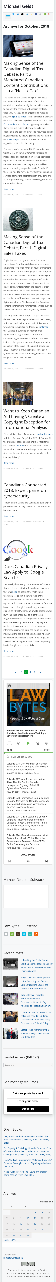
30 (21, 1235)
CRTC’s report (13, 139)
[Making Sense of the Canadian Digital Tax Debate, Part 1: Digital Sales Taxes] (18, 219)
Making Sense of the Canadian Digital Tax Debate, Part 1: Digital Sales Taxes (24, 245)
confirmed (43, 326)
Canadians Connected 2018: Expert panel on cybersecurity (24, 490)
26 (42, 1229)
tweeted (20, 445)
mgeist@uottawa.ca (13, 1257)
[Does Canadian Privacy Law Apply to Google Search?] (18, 549)
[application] (28, 716)
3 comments (28, 468)
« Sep (6, 1239)
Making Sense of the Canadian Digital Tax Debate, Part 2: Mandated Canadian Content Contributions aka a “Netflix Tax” (25, 76)
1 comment (28, 194)
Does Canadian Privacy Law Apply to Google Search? (25, 572)
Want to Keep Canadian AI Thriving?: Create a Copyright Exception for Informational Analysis (26, 419)
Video (5, 524)
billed (14, 591)
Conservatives (10, 124)
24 (28, 1229)
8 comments (28, 656)
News (40, 194)
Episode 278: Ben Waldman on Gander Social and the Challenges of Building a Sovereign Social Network (27, 766)
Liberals (25, 124)
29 (14, 1235)
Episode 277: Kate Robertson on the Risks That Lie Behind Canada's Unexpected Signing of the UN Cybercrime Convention (26, 784)
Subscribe (28, 1108)
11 (35, 1218)
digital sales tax (18, 116)
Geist (18, 6)
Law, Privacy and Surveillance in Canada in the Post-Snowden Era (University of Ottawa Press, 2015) (26, 1139)
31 (28, 1235)
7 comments (28, 368)
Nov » (13, 1239)
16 (21, 1223)
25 (35, 1229)
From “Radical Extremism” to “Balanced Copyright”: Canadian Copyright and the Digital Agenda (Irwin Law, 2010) (28, 1163)
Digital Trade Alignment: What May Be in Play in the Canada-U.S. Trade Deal (35, 1033)
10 (28, 1218)
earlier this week (45, 434)
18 (35, 1223)
